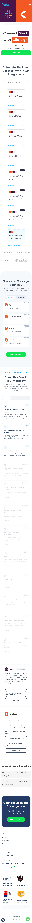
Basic (6, 398)
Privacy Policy (16, 916)
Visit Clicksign (15, 750)
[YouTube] (13, 920)
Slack (10, 24)
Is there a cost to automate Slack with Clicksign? (15, 783)
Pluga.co (5, 5)
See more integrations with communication (14, 694)
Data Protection (7, 855)
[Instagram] (16, 920)
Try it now (16, 52)
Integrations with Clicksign (16, 738)
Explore (7, 497)
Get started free (16, 819)
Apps (6, 24)
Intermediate (16, 398)
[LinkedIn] (18, 920)
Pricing (4, 843)
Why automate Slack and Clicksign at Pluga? (15, 774)
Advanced (25, 398)
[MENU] (30, 5)
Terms (23, 916)
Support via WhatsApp (17, 867)
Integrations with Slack (16, 687)
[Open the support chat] (3, 920)
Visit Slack (15, 700)
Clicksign (15, 24)
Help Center (6, 852)
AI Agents (5, 840)
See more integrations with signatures (14, 744)
